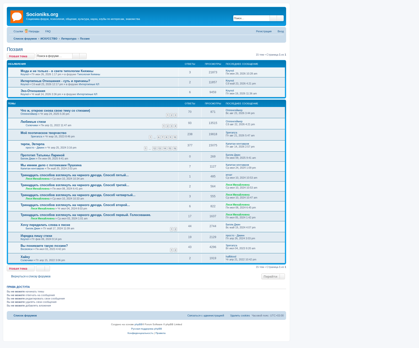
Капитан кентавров (237, 143)
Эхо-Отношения (33, 91)
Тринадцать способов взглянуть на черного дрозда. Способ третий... (75, 185)
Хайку (25, 257)
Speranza (36, 136)
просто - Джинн (35, 147)
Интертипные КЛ (89, 84)
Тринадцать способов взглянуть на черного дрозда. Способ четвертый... (78, 195)
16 (175, 148)
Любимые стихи (33, 122)
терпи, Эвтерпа (32, 144)
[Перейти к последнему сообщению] (236, 70)
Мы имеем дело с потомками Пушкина (51, 165)
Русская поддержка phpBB (146, 328)
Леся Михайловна (37, 178)
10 (175, 137)
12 (154, 148)
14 (164, 148)
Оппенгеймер (29, 113)
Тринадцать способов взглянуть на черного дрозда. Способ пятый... (75, 175)
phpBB (138, 324)
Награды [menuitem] (34, 31)
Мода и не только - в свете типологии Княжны (57, 71)
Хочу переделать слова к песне (45, 225)
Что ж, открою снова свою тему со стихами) (55, 110)
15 (170, 148)
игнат (229, 174)
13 (159, 148)
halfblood (231, 256)
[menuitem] (46, 31)
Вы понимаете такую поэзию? (44, 246)
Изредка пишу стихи (36, 236)
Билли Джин (28, 158)
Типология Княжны (88, 74)
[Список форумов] (17, 16)
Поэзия (15, 49)
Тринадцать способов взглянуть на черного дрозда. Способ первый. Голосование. (86, 215)
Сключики (32, 125)
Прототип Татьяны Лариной (42, 155)
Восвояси (26, 249)
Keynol (25, 74)
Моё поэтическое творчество (43, 133)
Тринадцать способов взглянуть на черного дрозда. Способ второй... (75, 205)
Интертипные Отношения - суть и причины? (55, 81)
